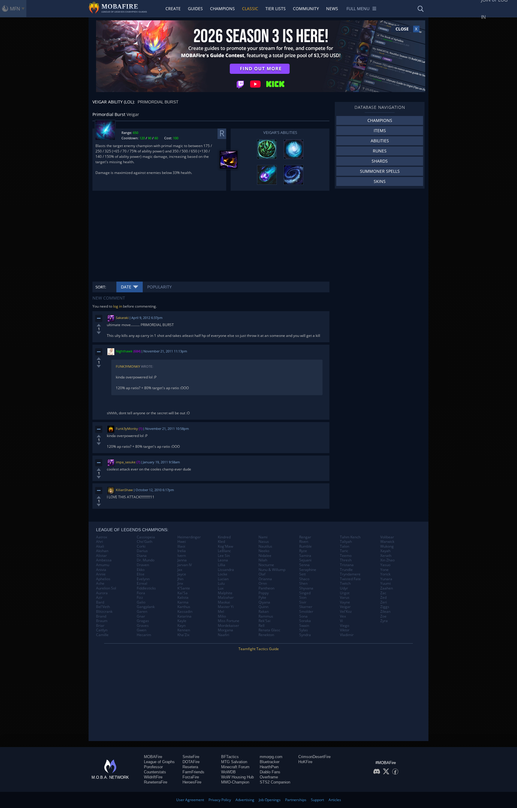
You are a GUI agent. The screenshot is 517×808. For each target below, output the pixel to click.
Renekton (266, 635)
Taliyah (346, 541)
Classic (250, 8)
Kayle (181, 620)
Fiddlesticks (146, 588)
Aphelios (103, 579)
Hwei (181, 541)
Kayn (181, 625)
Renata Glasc (269, 630)
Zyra (384, 620)
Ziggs (384, 606)
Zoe (383, 616)
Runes (380, 151)
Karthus (183, 606)
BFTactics (230, 756)
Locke (222, 574)
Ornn (262, 583)
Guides (195, 8)
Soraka (305, 620)
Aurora (102, 593)
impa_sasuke (126, 462)
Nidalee (264, 555)
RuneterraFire (155, 782)
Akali (100, 546)
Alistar (101, 555)
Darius (142, 551)
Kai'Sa (182, 593)
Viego (344, 625)
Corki (141, 546)
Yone (384, 569)
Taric (344, 551)
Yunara (386, 579)
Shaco (304, 579)
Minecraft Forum (235, 767)
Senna (304, 565)
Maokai (224, 602)
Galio (141, 602)
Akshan (102, 551)
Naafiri (223, 635)
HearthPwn (269, 767)
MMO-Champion (235, 782)
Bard (100, 602)
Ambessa (104, 560)
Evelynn (143, 579)
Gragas (143, 620)
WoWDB (228, 772)
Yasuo (385, 565)
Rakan (263, 611)
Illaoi (181, 546)
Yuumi (385, 583)
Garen (142, 611)
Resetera (190, 767)
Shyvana (306, 588)
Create (173, 8)
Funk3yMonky (128, 366)
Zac (383, 593)
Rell (261, 625)
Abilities (380, 140)
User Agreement (190, 799)
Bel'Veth (103, 606)
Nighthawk (124, 351)
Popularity (159, 287)
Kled (221, 541)
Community (306, 8)
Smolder (306, 611)
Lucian (223, 579)
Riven (303, 541)
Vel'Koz (346, 611)
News (332, 8)
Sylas (303, 630)
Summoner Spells (380, 171)
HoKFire (305, 762)
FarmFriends (193, 772)
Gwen (141, 630)
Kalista (182, 597)
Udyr (344, 588)
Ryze (303, 551)
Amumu (102, 565)
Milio (222, 616)
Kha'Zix (183, 635)
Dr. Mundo (145, 560)
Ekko (141, 569)
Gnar (141, 616)
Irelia (181, 551)
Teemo (346, 555)
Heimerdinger (189, 537)
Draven (143, 565)
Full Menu (357, 8)
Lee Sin (224, 555)
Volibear (387, 537)
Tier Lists (275, 8)
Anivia (101, 569)
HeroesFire (192, 782)
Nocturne (266, 565)
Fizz (140, 597)
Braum (101, 620)
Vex (343, 616)
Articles (335, 799)
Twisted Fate (350, 579)
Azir (99, 597)
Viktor (344, 630)
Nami (262, 537)
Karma (182, 602)
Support (317, 799)
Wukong (387, 546)
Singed (305, 593)
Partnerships (295, 799)
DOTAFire (191, 762)
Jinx (180, 583)
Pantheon (266, 588)
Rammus (265, 616)
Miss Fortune (228, 620)
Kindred (224, 537)
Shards (380, 161)
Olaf (261, 574)
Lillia (221, 565)
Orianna (265, 579)
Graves (143, 625)
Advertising (244, 799)
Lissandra (226, 569)
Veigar (345, 606)
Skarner (305, 606)
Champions (222, 8)
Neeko (263, 551)
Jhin (180, 579)
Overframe (269, 777)
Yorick (385, 574)
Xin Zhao (387, 560)
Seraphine (307, 569)
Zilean (385, 611)
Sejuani (305, 560)
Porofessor (153, 767)
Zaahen (386, 588)
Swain (304, 625)
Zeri (383, 602)
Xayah (385, 551)
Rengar (305, 537)
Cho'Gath (144, 541)
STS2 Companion (275, 782)
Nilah (262, 560)
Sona (303, 616)
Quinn (263, 606)
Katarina (184, 616)
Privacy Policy (220, 799)
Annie (101, 574)
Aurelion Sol (106, 588)
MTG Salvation (234, 762)
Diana (142, 555)
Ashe (100, 583)
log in (117, 306)
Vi (341, 620)
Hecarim (144, 635)
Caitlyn (101, 630)
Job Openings (270, 799)
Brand (101, 616)
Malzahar (226, 597)
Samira (305, 555)
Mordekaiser (228, 625)
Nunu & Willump (271, 569)
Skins (380, 181)
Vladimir (347, 635)
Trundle (346, 569)
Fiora (141, 593)
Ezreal (142, 583)
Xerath (385, 555)
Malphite (225, 593)
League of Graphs (159, 762)
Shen (303, 583)
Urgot (344, 593)
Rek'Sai (264, 620)
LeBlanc (224, 551)
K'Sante (183, 588)
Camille (102, 635)
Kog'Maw (225, 546)
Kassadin (184, 611)
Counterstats (155, 772)
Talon (344, 546)
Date (126, 287)
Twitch (345, 583)
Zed (383, 597)
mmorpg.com (271, 756)
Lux (220, 588)
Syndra (305, 635)
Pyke (262, 597)
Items (380, 130)
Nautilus (265, 546)
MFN (15, 8)
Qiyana (264, 602)
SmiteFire (191, 756)
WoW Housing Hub (237, 777)
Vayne (345, 602)
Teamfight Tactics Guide (258, 648)
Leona (223, 560)
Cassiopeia (146, 537)
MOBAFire (153, 756)
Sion (302, 597)
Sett (302, 574)
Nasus (263, 541)
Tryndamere (350, 574)
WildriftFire (153, 777)
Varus (344, 597)
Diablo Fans (270, 772)
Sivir (302, 602)
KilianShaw (124, 490)
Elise (141, 574)
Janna (182, 560)
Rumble (305, 546)
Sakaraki (122, 317)
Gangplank (146, 606)
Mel (221, 611)
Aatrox (101, 537)
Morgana (225, 630)
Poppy (263, 593)
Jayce (181, 574)
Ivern (181, 555)
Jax (179, 569)
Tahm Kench (350, 537)
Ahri (99, 541)
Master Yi (226, 606)
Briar (100, 625)
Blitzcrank (104, 611)
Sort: (100, 287)
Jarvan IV (184, 565)
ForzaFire (191, 777)
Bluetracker (269, 762)
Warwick (387, 541)
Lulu (221, 583)
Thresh (346, 560)
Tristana (347, 565)
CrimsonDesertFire (314, 756)
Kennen (183, 630)
